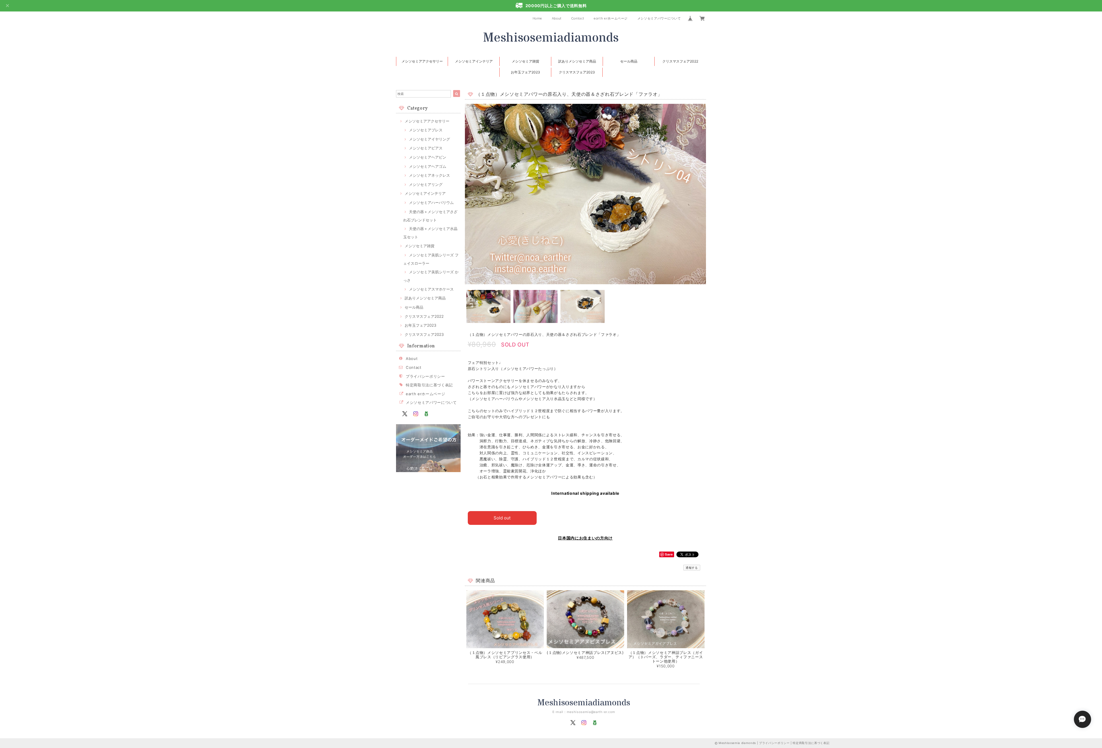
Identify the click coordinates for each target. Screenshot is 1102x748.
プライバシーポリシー (425, 376)
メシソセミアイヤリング (429, 139)
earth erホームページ (611, 18)
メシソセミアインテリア (474, 61)
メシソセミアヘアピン (427, 157)
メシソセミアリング (426, 184)
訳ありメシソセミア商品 (577, 61)
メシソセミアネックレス (429, 175)
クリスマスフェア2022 (680, 61)
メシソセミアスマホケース (431, 289)
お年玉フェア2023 (525, 72)
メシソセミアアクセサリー (422, 61)
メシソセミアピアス (426, 148)
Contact (577, 18)
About (557, 18)
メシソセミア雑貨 (525, 61)
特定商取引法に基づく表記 (429, 385)
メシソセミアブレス (426, 130)
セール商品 (628, 61)
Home (537, 18)
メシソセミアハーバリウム (431, 202)
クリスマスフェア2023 (577, 72)
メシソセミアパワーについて (659, 18)
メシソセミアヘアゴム (427, 166)
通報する (692, 567)
